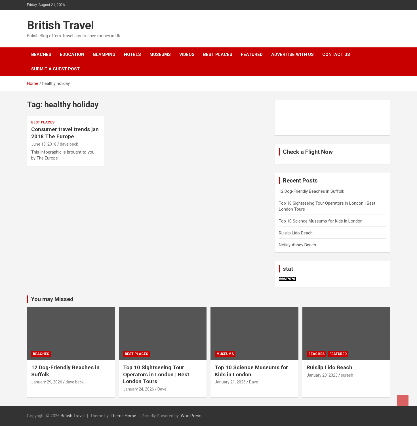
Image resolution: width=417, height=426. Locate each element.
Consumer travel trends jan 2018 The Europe (65, 133)
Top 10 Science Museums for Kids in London (321, 221)
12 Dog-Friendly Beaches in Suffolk (311, 191)
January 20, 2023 (322, 375)
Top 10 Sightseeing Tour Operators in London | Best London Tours (156, 374)
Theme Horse (123, 415)
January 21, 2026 (230, 382)
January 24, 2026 (138, 389)
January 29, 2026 (46, 382)
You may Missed (52, 299)
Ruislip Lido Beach (296, 233)
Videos (187, 54)
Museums (160, 54)
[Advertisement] (307, 116)
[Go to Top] (402, 400)
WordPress (191, 415)
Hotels (132, 54)
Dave (162, 389)
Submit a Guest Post (55, 69)
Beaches (41, 54)
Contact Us (336, 54)
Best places (217, 54)
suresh (347, 375)
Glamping (104, 54)
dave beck (69, 144)
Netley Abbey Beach (297, 244)
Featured (252, 54)
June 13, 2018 (43, 144)
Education (72, 54)
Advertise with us (292, 54)
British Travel (60, 25)
